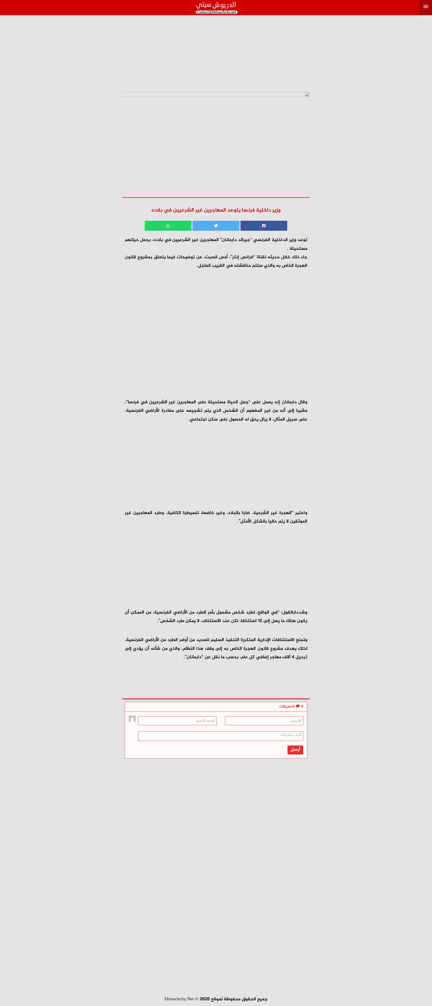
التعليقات (291, 707)
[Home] (216, 6)
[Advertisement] (216, 50)
